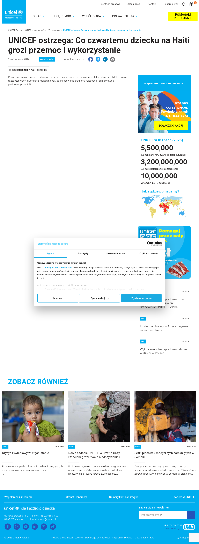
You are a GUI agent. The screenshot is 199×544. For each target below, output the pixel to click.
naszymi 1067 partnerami (58, 267)
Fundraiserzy (171, 4)
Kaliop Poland (187, 537)
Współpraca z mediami (18, 497)
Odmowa (57, 298)
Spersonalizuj (98, 298)
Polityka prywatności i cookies (67, 537)
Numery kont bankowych (123, 497)
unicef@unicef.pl (47, 519)
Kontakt (152, 4)
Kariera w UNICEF (184, 497)
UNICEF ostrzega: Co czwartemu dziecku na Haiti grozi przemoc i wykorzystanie (102, 30)
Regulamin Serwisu (122, 537)
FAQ (152, 537)
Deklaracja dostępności (97, 537)
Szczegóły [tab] (83, 253)
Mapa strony (141, 537)
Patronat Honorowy (75, 497)
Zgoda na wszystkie (141, 298)
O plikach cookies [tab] (149, 253)
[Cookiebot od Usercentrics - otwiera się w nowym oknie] (149, 243)
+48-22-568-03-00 (48, 515)
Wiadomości (55, 30)
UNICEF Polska (15, 30)
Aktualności (134, 4)
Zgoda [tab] (50, 253)
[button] (38, 16)
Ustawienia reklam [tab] (115, 253)
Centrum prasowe (111, 4)
